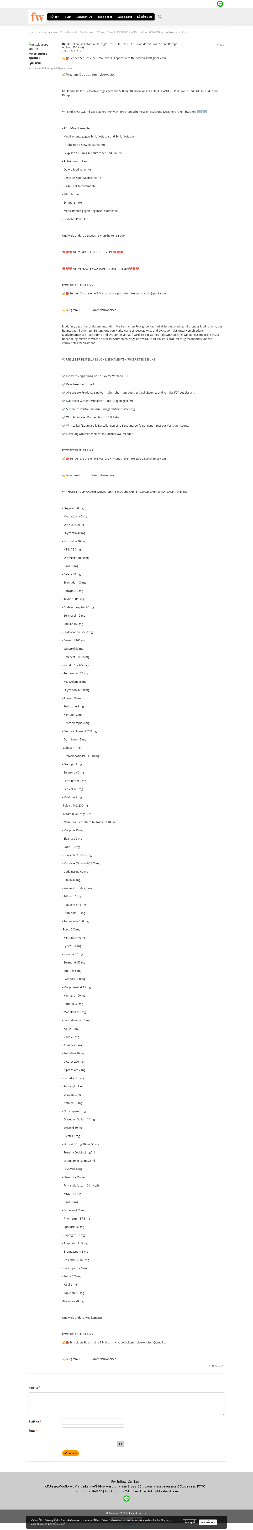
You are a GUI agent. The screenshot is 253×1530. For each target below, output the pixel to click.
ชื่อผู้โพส (35, 1421)
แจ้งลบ (220, 44)
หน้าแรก (54, 17)
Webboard (125, 17)
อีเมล (33, 1431)
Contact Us (84, 17)
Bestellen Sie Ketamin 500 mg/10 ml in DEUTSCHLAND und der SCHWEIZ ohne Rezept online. (127, 32)
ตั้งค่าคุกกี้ (190, 1522)
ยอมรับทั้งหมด (208, 1522)
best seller (104, 17)
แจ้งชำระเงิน (144, 17)
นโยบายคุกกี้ (59, 1524)
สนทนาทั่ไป (57, 32)
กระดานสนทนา (38, 32)
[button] (160, 16)
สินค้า (68, 17)
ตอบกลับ (72, 1453)
